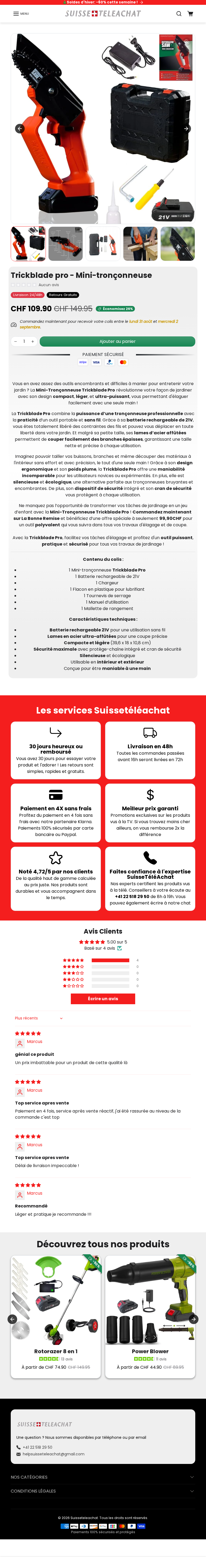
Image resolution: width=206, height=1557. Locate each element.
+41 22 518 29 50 (37, 1447)
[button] (21, 13)
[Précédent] (51, 1337)
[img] (28, 1033)
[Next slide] (186, 128)
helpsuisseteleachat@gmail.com (53, 1454)
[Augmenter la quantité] (33, 341)
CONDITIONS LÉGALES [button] (33, 1491)
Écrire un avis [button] (103, 999)
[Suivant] (60, 1337)
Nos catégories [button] (29, 1477)
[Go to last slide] (20, 128)
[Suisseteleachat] (103, 13)
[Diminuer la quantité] (15, 341)
